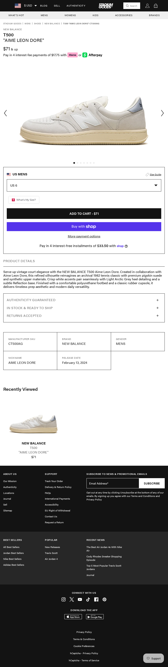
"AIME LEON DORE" (34, 452)
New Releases (52, 547)
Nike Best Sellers (12, 559)
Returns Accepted (24, 315)
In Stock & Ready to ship (30, 307)
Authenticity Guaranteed (31, 299)
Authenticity (76, 5)
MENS (44, 15)
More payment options (84, 236)
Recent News (95, 540)
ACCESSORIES (124, 15)
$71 (33, 457)
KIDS (96, 15)
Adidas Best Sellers (13, 565)
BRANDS (154, 15)
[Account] (147, 5)
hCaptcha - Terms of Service (84, 660)
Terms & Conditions (84, 639)
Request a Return (54, 522)
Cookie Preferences (84, 646)
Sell (57, 5)
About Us (10, 474)
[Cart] (155, 5)
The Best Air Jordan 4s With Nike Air (104, 548)
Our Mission (10, 481)
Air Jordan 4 (51, 559)
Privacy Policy (84, 632)
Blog (43, 5)
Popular (51, 540)
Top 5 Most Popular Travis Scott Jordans (103, 567)
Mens (28, 23)
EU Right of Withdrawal (57, 510)
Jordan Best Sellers (13, 553)
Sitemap (7, 510)
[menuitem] (44, 6)
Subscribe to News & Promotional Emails (116, 474)
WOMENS (70, 15)
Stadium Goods (12, 23)
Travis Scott (51, 553)
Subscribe (152, 483)
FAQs (48, 493)
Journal (7, 498)
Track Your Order (54, 481)
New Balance (52, 23)
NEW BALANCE (34, 443)
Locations (8, 493)
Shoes (37, 23)
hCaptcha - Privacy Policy (84, 653)
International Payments (57, 498)
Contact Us (51, 516)
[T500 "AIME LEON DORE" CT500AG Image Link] (33, 420)
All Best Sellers (11, 547)
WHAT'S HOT (16, 15)
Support (51, 474)
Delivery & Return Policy (58, 487)
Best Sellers (12, 540)
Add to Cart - (84, 213)
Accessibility (52, 504)
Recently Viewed (20, 389)
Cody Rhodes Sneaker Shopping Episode (104, 558)
